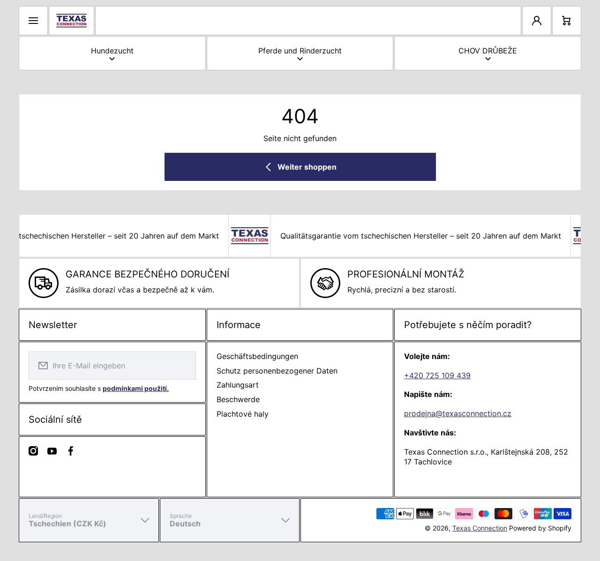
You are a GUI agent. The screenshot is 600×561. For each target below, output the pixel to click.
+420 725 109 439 (437, 375)
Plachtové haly (243, 414)
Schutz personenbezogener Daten (277, 370)
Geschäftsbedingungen (257, 356)
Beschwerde (238, 399)
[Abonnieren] (183, 366)
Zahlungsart (238, 384)
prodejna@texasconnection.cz (457, 413)
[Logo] (71, 20)
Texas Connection (479, 528)
